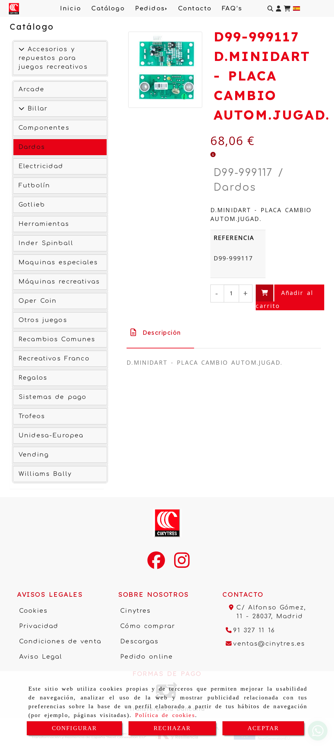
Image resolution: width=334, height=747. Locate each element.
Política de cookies (165, 715)
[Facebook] (156, 564)
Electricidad (41, 166)
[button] (278, 8)
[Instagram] (182, 564)
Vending (34, 454)
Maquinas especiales (58, 262)
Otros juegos (43, 320)
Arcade (31, 89)
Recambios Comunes (57, 339)
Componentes (44, 127)
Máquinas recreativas (59, 281)
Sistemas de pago (52, 397)
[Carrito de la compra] (287, 8)
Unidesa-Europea (51, 435)
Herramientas (44, 224)
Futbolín (34, 185)
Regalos (33, 377)
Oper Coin (38, 301)
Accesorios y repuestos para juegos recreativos (53, 58)
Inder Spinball (46, 243)
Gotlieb (32, 204)
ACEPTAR (263, 728)
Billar (36, 108)
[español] (296, 8)
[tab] (160, 332)
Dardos (32, 147)
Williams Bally (45, 474)
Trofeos (32, 416)
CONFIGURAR (74, 728)
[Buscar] (270, 8)
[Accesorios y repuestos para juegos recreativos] (21, 49)
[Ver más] (21, 108)
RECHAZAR (172, 728)
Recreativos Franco (54, 358)
